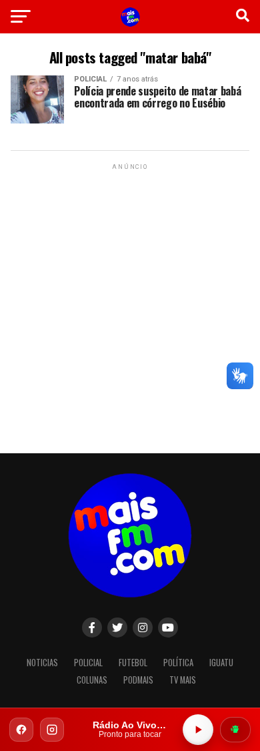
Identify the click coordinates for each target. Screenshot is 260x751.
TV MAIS (182, 680)
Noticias (42, 662)
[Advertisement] (130, 303)
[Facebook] (21, 730)
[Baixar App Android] (235, 729)
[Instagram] (52, 730)
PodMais (138, 680)
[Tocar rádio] (198, 729)
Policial (88, 662)
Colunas (92, 680)
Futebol (133, 662)
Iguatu (221, 662)
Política (178, 662)
